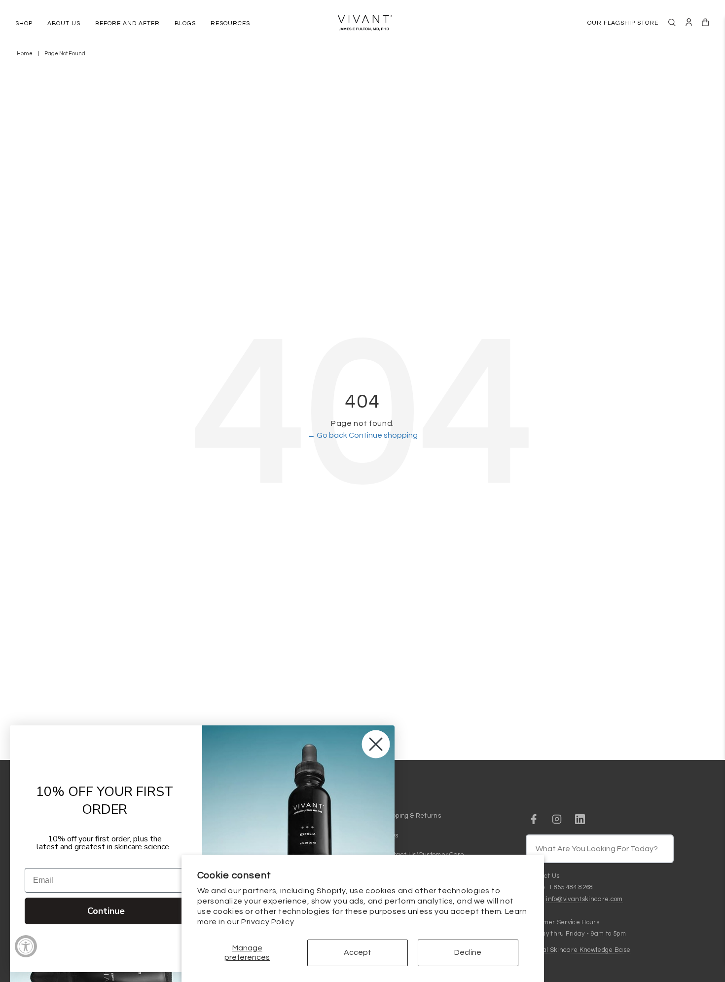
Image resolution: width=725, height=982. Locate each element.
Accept (357, 952)
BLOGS (185, 23)
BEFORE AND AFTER (127, 23)
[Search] (672, 22)
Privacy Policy (267, 922)
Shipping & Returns (411, 815)
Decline (467, 952)
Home (25, 53)
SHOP (24, 23)
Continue (106, 911)
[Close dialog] (376, 744)
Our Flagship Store (622, 23)
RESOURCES (230, 23)
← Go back (328, 435)
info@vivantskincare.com (584, 899)
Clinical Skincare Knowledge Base (578, 949)
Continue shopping (383, 435)
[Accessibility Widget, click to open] (26, 946)
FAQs (390, 835)
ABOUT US (63, 23)
